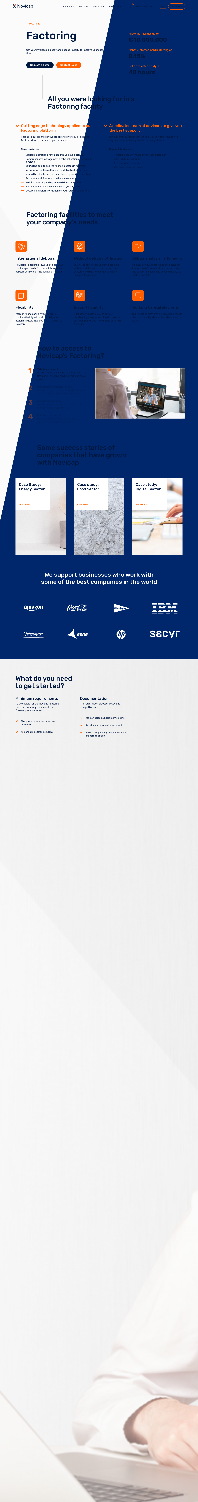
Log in (163, 6)
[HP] (121, 634)
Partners (83, 6)
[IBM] (165, 608)
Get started (177, 6)
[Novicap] (23, 6)
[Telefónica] (33, 634)
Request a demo (40, 65)
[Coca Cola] (77, 608)
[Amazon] (33, 608)
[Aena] (77, 634)
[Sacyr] (165, 634)
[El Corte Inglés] (121, 608)
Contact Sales (68, 65)
